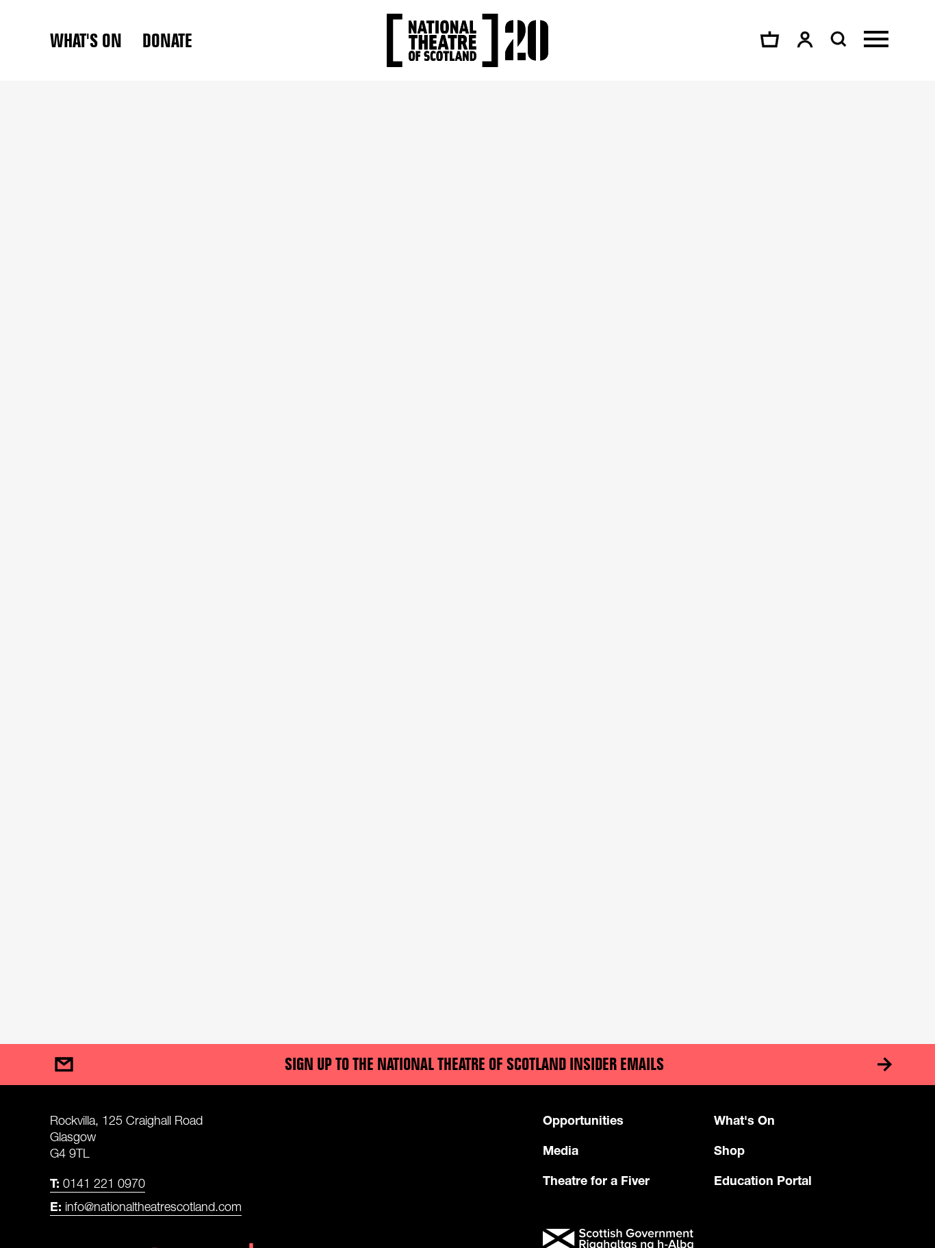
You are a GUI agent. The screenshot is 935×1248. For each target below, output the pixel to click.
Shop (729, 1150)
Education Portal (763, 1180)
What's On (744, 1120)
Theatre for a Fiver (596, 1180)
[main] (467, 549)
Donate (167, 40)
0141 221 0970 (97, 1182)
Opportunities (583, 1120)
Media (560, 1150)
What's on (86, 40)
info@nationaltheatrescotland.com (146, 1206)
